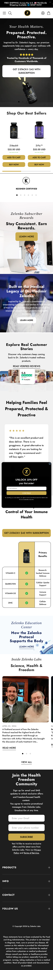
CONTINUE (26, 493)
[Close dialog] (50, 463)
